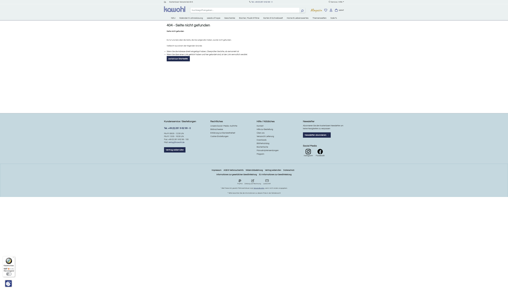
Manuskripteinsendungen (268, 150)
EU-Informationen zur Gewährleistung (275, 175)
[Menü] (13, 257)
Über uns (260, 133)
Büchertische (262, 147)
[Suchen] (302, 10)
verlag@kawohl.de (176, 142)
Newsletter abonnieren (316, 135)
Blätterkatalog (263, 143)
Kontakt (260, 126)
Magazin (316, 10)
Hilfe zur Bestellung (265, 129)
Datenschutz (288, 170)
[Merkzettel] (325, 10)
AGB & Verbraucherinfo (234, 170)
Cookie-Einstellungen (219, 136)
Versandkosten (258, 188)
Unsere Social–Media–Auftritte (223, 126)
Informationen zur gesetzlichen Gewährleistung (236, 175)
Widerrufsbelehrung (254, 170)
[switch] (9, 274)
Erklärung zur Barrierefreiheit (222, 133)
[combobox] (244, 10)
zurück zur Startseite (178, 59)
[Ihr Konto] (331, 10)
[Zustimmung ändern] (8, 283)
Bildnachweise (216, 129)
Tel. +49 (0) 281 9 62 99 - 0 (262, 2)
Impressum (216, 170)
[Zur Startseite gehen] (174, 9)
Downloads (261, 140)
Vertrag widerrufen (175, 150)
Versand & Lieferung (265, 136)
